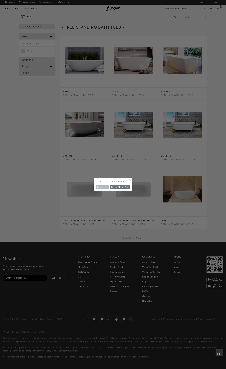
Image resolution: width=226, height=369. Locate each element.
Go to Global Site (120, 187)
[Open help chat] (219, 352)
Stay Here (102, 187)
